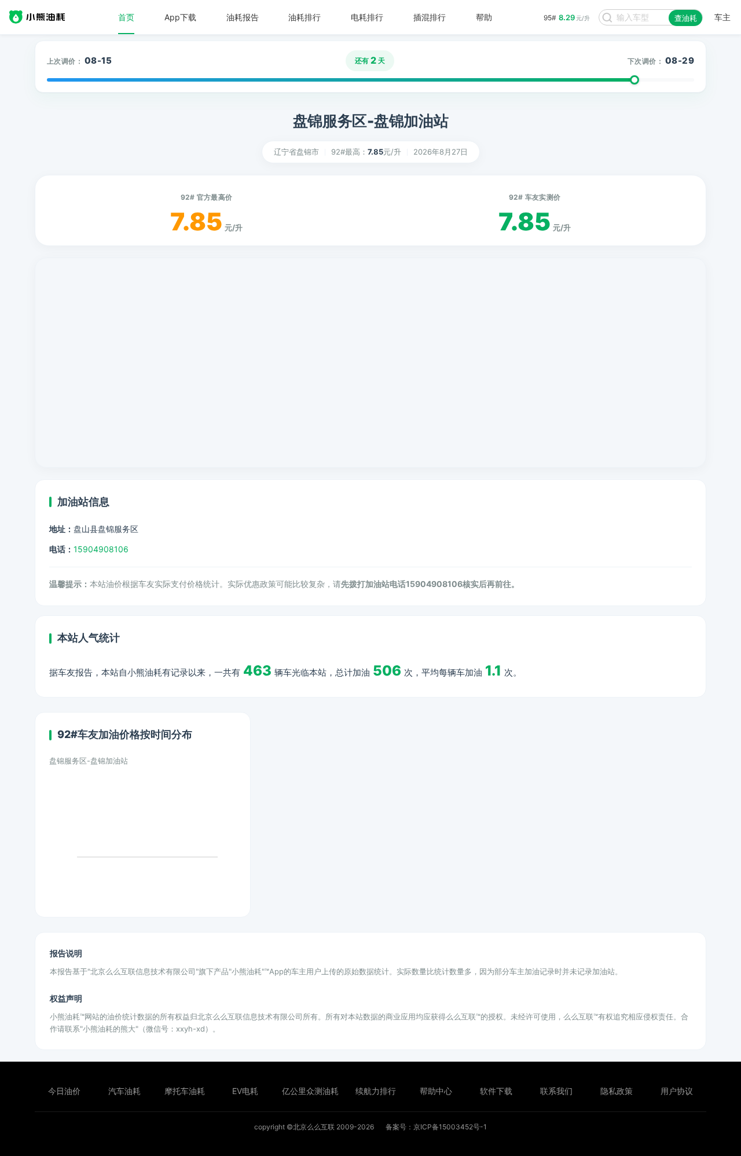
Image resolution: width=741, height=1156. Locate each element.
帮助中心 (436, 1091)
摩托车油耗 (184, 1091)
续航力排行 (375, 1091)
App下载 (180, 17)
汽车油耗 (124, 1091)
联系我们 (556, 1091)
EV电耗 (245, 1091)
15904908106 (101, 549)
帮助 (484, 17)
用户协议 (677, 1091)
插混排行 (429, 17)
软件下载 (496, 1091)
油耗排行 (304, 17)
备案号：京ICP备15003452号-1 (436, 1126)
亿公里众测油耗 (310, 1091)
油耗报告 (242, 17)
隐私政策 (616, 1091)
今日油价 (64, 1091)
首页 (126, 17)
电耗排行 (367, 17)
